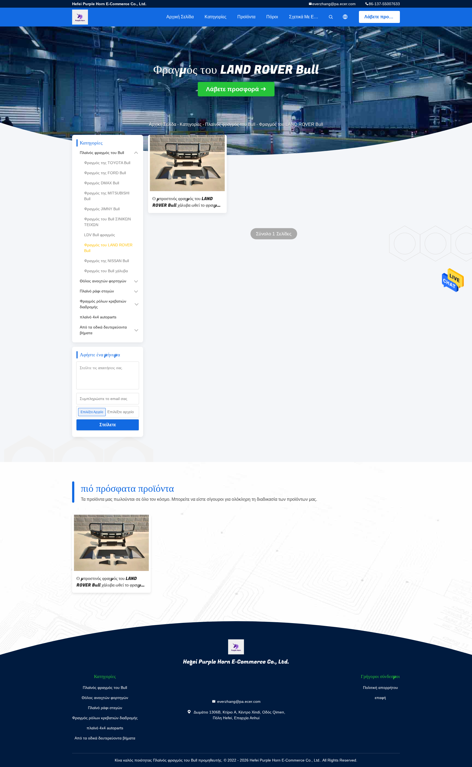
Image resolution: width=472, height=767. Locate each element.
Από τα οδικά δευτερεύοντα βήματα (103, 330)
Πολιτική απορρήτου (380, 687)
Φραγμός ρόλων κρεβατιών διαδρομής (103, 304)
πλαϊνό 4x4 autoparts (98, 317)
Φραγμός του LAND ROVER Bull (108, 248)
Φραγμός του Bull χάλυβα (106, 271)
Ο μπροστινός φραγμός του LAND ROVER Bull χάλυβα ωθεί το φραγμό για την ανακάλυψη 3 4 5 (185, 202)
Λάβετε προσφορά (382, 16)
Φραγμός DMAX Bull (101, 183)
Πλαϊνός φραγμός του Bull (230, 124)
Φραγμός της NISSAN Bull (106, 261)
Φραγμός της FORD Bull (105, 173)
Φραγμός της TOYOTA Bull (107, 163)
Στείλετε (107, 424)
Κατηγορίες (215, 16)
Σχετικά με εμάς (305, 16)
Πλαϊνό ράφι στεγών (97, 291)
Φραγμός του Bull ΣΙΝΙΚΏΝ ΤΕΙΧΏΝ (107, 222)
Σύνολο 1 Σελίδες (273, 233)
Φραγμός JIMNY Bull (102, 209)
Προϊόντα (246, 16)
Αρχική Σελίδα (180, 16)
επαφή (380, 697)
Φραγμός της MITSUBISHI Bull (106, 196)
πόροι (272, 16)
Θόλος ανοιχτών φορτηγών (103, 281)
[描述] (345, 17)
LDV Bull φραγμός (99, 235)
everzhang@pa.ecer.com (334, 4)
